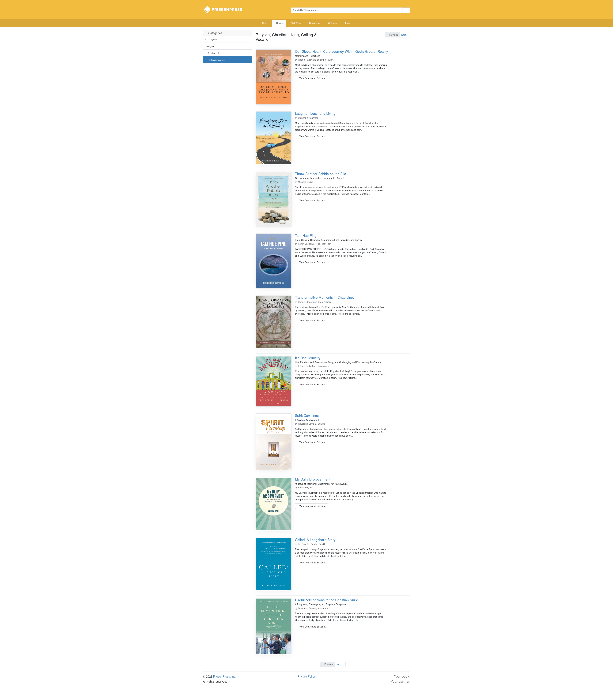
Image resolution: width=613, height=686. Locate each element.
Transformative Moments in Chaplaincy (325, 297)
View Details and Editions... (313, 78)
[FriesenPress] (225, 9)
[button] (347, 23)
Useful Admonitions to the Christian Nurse (327, 599)
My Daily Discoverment (312, 479)
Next (404, 34)
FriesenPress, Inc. (224, 676)
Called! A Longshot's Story (315, 539)
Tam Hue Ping (306, 235)
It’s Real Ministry (308, 357)
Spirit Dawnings (307, 415)
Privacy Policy (306, 676)
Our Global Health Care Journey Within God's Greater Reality (341, 51)
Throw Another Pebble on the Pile (320, 173)
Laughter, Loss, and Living (315, 113)
